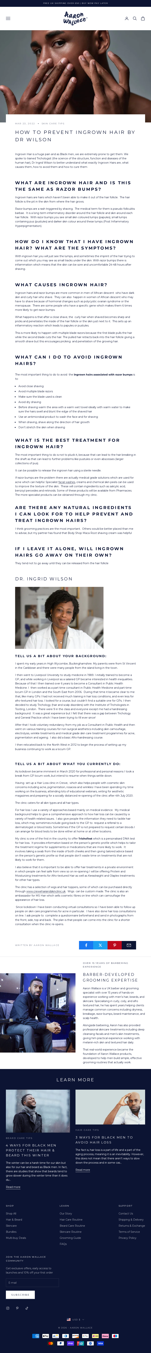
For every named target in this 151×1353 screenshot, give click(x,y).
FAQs (63, 1244)
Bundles (11, 1231)
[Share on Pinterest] (115, 945)
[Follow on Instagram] (8, 1308)
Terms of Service (129, 1231)
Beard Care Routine (72, 1225)
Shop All (11, 1213)
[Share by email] (129, 945)
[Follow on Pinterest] (17, 1308)
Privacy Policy (127, 1238)
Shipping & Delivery (131, 1219)
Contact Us (126, 1213)
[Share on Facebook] (86, 945)
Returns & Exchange (132, 1225)
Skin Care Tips (53, 123)
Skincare (11, 1225)
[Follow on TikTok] (27, 1308)
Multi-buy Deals (16, 1238)
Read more (13, 1187)
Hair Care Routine (71, 1219)
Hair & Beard (14, 1219)
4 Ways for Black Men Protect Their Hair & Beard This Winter (31, 1150)
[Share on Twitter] (100, 945)
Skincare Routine (71, 1231)
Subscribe (20, 1294)
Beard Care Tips (19, 1138)
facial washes (66, 482)
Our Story (66, 1213)
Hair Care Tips (87, 1130)
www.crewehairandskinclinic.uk (46, 891)
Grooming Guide (70, 1238)
